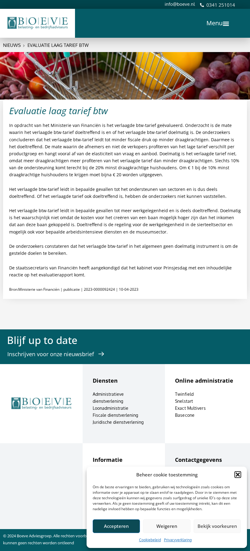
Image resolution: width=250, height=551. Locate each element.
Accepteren (116, 526)
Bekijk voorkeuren (217, 526)
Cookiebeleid (150, 540)
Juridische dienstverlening (118, 422)
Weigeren (166, 526)
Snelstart (184, 401)
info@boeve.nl (180, 4)
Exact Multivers (190, 408)
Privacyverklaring (178, 540)
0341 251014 (220, 5)
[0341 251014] (202, 5)
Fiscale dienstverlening (115, 415)
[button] (238, 475)
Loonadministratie (110, 408)
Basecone (185, 415)
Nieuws (12, 45)
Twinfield (184, 394)
